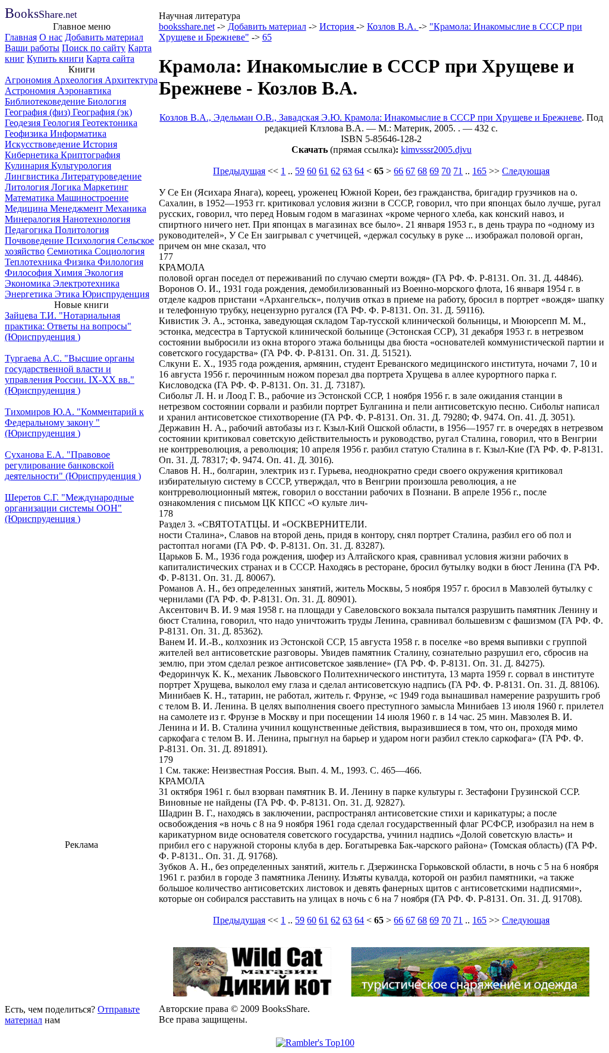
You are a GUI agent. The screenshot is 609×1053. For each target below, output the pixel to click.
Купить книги (55, 59)
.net (41, 15)
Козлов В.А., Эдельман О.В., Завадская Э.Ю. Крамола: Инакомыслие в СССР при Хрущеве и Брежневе (370, 117)
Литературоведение (101, 176)
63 (347, 171)
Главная (21, 37)
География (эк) (102, 112)
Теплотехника (34, 262)
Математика (30, 198)
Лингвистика (33, 176)
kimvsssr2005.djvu (436, 149)
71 (458, 171)
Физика (81, 262)
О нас (50, 37)
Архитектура (131, 80)
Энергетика (30, 294)
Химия (69, 273)
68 (422, 171)
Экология (103, 273)
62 (335, 171)
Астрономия (31, 91)
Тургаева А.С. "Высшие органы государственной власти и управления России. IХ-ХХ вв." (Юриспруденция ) (69, 374)
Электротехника (86, 283)
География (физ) (39, 112)
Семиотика (71, 251)
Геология (62, 123)
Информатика (78, 133)
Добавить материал (104, 37)
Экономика (29, 283)
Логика (67, 187)
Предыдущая (239, 171)
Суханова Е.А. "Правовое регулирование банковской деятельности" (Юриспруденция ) (73, 465)
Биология (106, 101)
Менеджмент (77, 208)
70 (446, 171)
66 (398, 171)
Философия (29, 273)
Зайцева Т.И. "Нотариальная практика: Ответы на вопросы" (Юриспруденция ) (68, 326)
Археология (79, 80)
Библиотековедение (46, 101)
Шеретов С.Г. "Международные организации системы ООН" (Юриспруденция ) (69, 508)
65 (267, 37)
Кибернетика (33, 155)
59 (299, 171)
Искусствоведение (44, 144)
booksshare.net (187, 26)
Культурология (81, 166)
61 (323, 171)
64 (359, 171)
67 (410, 171)
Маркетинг (105, 187)
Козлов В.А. (393, 26)
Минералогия (33, 219)
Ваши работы (32, 48)
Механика (125, 208)
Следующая (526, 171)
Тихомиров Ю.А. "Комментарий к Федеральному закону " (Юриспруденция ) (74, 422)
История (100, 144)
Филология (120, 262)
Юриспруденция (115, 294)
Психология (91, 240)
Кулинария (28, 166)
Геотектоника (109, 123)
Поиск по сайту (93, 48)
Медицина (27, 208)
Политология (82, 230)
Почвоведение (35, 240)
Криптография (90, 155)
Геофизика (27, 133)
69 (434, 171)
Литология (28, 187)
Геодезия (24, 123)
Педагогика (30, 230)
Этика (68, 294)
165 (479, 171)
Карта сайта (110, 59)
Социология (120, 251)
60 (311, 171)
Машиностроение (92, 198)
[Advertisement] (81, 925)
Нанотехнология (96, 219)
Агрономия (29, 80)
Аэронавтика (84, 91)
